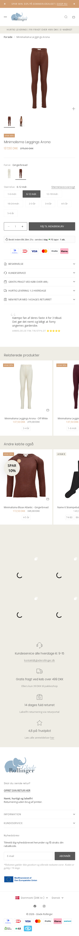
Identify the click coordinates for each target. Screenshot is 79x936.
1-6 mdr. (72, 428)
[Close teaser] (19, 461)
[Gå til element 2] (22, 121)
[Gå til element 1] (9, 121)
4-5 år (26, 517)
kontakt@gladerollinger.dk (39, 660)
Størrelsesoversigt (63, 187)
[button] (12, 468)
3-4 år (26, 428)
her (52, 737)
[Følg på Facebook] (34, 906)
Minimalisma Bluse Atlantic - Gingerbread (26, 507)
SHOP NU (62, 3)
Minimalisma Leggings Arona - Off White (26, 419)
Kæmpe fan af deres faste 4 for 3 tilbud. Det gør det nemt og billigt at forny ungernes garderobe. (33, 321)
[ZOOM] (73, 109)
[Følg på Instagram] (44, 906)
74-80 (69, 517)
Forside (8, 37)
